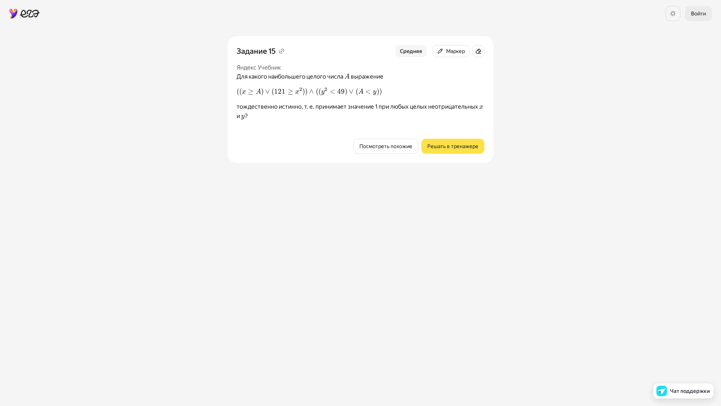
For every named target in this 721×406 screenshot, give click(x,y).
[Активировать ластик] (478, 51)
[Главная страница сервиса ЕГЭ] (24, 13)
